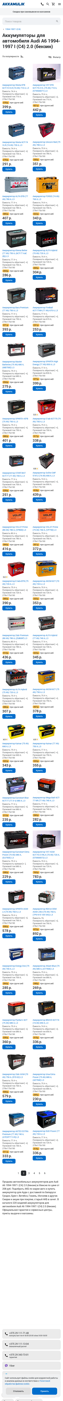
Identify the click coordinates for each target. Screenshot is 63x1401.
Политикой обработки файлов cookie (27, 1382)
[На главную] (13, 4)
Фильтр (57, 57)
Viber (12, 1365)
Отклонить (18, 1391)
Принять (44, 1391)
